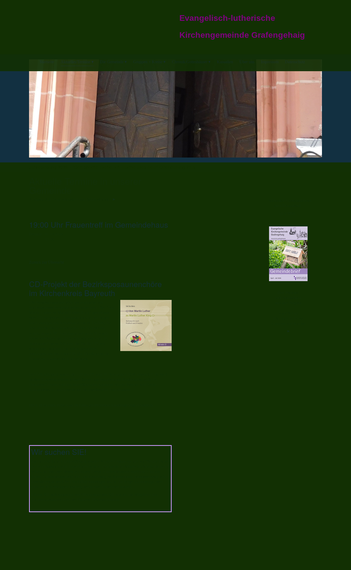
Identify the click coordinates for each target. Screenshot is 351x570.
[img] (63, 23)
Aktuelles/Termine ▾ (77, 62)
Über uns (246, 62)
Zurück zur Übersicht (46, 262)
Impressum (270, 62)
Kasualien (225, 62)
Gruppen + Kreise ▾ (149, 62)
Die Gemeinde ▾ (113, 62)
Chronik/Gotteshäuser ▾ (191, 62)
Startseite (47, 62)
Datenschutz (295, 62)
